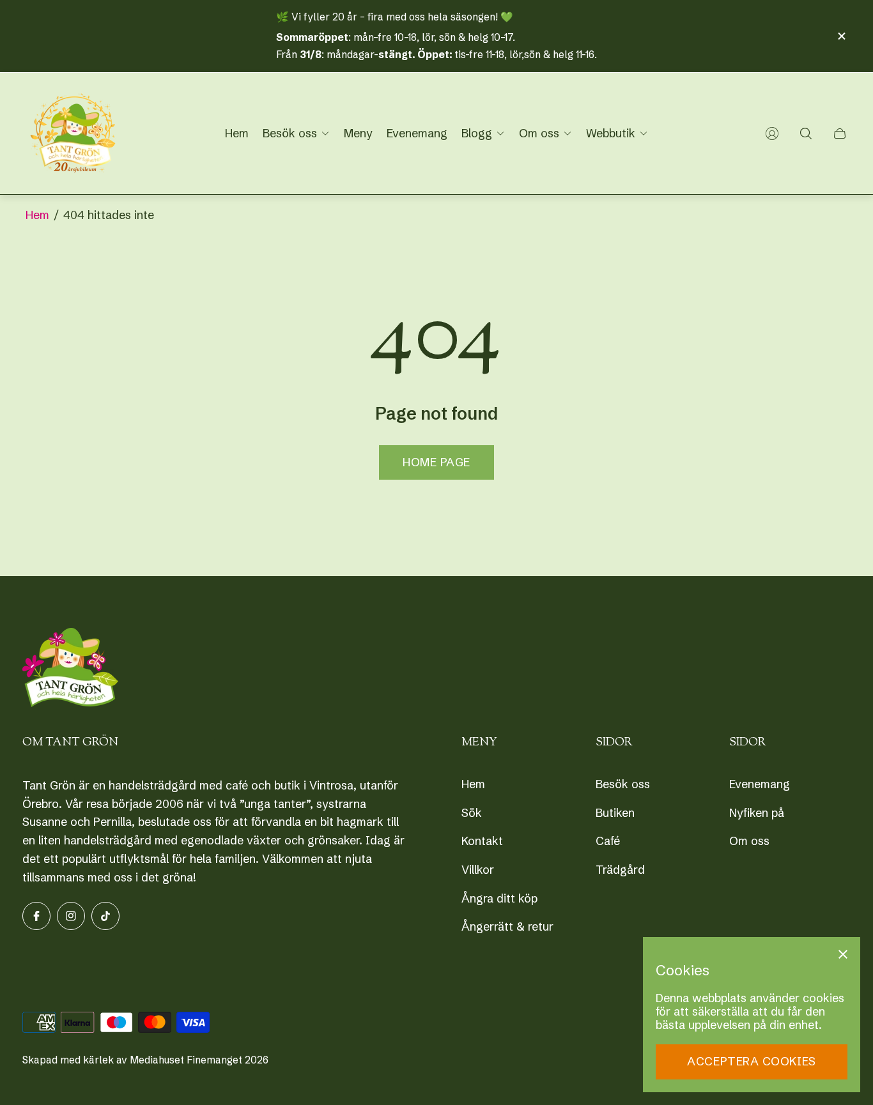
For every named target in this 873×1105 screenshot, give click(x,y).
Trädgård (620, 869)
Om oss (749, 841)
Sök (471, 812)
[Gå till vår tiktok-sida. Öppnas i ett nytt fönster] (105, 916)
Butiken (615, 812)
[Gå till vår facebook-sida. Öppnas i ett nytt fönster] (36, 916)
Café (608, 841)
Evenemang (759, 784)
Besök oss (623, 784)
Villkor (477, 869)
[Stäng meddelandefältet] (841, 36)
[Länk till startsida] (70, 669)
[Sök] (806, 133)
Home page (436, 462)
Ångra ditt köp (499, 898)
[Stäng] (843, 954)
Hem (37, 215)
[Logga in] (772, 133)
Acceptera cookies (751, 1061)
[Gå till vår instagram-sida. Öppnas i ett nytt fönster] (71, 916)
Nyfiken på (756, 812)
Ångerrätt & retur (507, 926)
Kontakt (482, 841)
